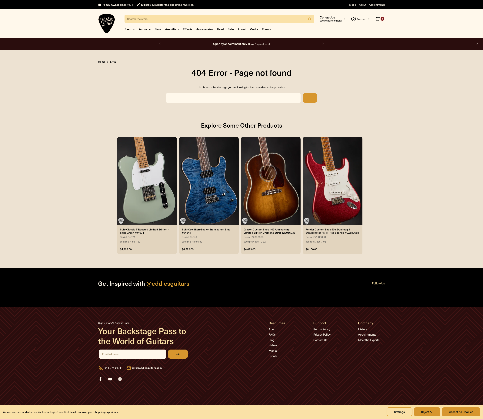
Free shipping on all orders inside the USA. (241, 44)
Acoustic (145, 29)
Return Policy (321, 329)
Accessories (204, 29)
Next (323, 43)
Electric (130, 29)
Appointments (377, 4)
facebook (100, 379)
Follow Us (378, 283)
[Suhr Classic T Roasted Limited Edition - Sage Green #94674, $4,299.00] (147, 181)
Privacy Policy (322, 334)
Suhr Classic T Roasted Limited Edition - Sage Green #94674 (144, 231)
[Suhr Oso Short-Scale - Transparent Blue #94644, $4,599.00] (209, 181)
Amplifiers (172, 29)
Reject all (427, 412)
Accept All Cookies (461, 412)
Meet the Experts (368, 340)
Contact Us (320, 340)
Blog (271, 340)
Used (220, 29)
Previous (160, 43)
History (362, 329)
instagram (120, 379)
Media (352, 4)
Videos (273, 345)
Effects (187, 29)
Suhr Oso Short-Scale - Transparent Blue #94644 (206, 231)
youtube (110, 379)
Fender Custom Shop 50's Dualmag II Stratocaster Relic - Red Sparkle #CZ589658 (332, 231)
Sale (231, 29)
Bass (158, 29)
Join (178, 354)
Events (266, 29)
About (362, 4)
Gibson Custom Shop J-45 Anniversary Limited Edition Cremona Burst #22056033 (269, 231)
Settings (399, 412)
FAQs (272, 334)
